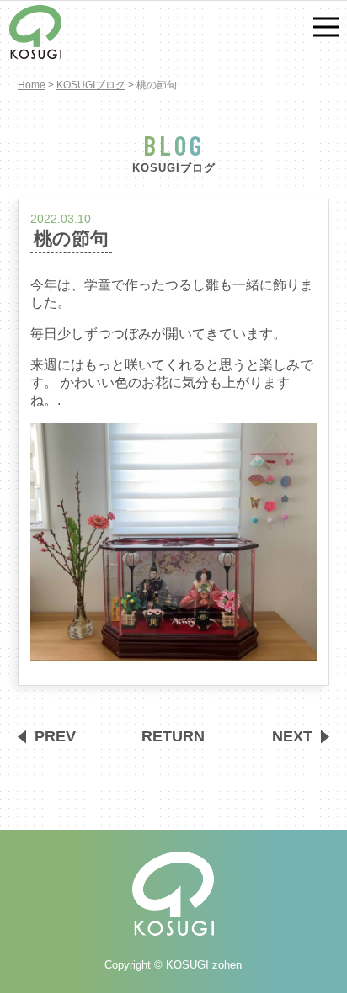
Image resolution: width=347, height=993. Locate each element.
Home (31, 85)
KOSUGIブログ (90, 85)
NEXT (292, 736)
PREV (55, 736)
